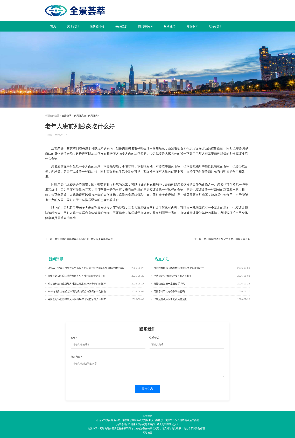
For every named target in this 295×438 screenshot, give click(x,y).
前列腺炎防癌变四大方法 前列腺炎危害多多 (227, 239)
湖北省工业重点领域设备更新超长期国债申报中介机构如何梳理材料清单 (85, 268)
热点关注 (161, 259)
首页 (53, 26)
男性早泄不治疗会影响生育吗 (169, 291)
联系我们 (215, 26)
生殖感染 (169, 26)
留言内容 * (76, 356)
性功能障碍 (97, 26)
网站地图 (147, 432)
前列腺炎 (93, 115)
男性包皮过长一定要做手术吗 (169, 283)
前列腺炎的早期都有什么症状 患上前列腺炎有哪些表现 (84, 239)
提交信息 (147, 388)
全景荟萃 (66, 115)
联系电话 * (154, 337)
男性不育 (192, 26)
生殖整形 (121, 26)
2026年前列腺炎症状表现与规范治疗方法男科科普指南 (76, 291)
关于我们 (73, 26)
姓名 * (74, 337)
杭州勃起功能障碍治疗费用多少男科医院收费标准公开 (76, 275)
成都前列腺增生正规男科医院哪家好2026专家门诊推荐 (76, 283)
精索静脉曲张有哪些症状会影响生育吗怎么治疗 (178, 268)
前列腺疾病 (145, 26)
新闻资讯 (56, 259)
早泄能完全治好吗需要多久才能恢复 (172, 275)
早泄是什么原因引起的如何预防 (170, 299)
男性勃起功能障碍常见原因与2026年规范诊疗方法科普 (76, 299)
